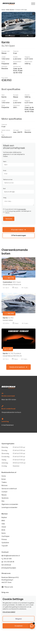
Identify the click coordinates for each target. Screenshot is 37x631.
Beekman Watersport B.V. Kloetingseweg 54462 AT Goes (10, 580)
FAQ (3, 501)
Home (3, 9)
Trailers (4, 482)
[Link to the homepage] (8, 387)
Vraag (4, 197)
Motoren (5, 485)
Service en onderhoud (9, 488)
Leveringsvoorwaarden (9, 507)
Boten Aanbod (10, 9)
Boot (4, 188)
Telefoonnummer (8, 179)
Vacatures (5, 498)
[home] (8, 4)
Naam (4, 161)
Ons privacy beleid (9, 612)
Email (4, 170)
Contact (4, 492)
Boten (4, 479)
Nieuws (4, 495)
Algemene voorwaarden (10, 504)
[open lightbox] (18, 24)
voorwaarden (22, 209)
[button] (10, 35)
